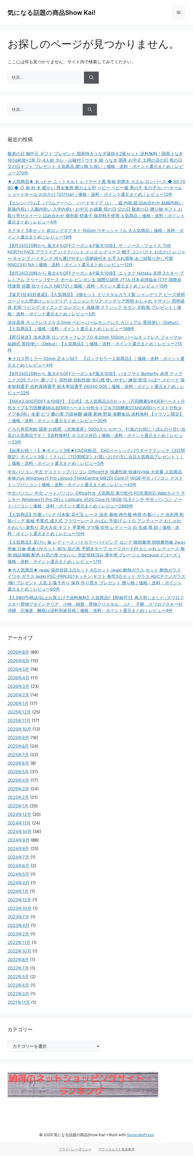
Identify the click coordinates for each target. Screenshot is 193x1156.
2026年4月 (18, 677)
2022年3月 (18, 993)
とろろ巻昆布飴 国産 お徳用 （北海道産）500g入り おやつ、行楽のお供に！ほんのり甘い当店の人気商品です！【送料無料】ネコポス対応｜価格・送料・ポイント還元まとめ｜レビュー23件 (96, 436)
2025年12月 (19, 711)
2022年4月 (18, 985)
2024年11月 (19, 822)
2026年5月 (18, 669)
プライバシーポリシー (75, 1149)
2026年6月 (18, 660)
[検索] (91, 78)
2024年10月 (19, 831)
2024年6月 (18, 865)
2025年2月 (18, 797)
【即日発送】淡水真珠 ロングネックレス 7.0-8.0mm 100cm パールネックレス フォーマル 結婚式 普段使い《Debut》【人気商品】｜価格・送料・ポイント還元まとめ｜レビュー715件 (95, 344)
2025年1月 (18, 805)
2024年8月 (18, 848)
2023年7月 (18, 916)
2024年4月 (18, 882)
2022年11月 (19, 942)
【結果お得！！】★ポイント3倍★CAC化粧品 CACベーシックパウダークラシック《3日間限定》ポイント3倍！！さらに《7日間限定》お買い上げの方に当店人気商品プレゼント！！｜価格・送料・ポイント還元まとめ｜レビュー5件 (96, 457)
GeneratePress (140, 1134)
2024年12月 (19, 814)
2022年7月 (18, 968)
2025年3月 (18, 788)
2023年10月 (19, 908)
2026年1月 (18, 703)
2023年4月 (18, 925)
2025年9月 (18, 737)
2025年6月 (18, 763)
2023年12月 (19, 899)
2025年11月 (19, 720)
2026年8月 (18, 652)
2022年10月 (19, 951)
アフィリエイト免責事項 (116, 1149)
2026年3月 (18, 686)
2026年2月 (18, 694)
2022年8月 (18, 959)
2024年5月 (18, 874)
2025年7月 (18, 754)
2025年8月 (18, 746)
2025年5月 (18, 771)
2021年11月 (19, 1002)
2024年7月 (18, 857)
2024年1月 (18, 891)
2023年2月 (18, 934)
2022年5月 (18, 976)
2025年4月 (18, 780)
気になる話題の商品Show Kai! (51, 12)
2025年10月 (19, 729)
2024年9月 (18, 840)
